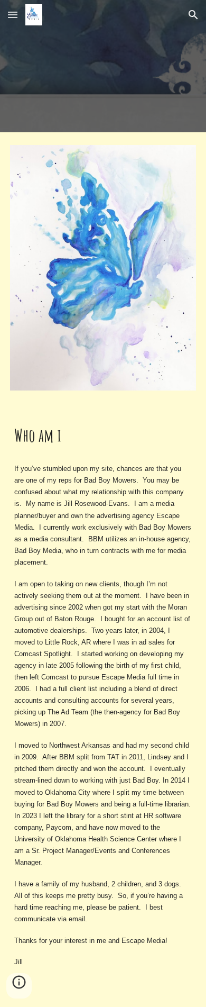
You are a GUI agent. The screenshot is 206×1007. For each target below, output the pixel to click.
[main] (103, 435)
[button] (12, 14)
